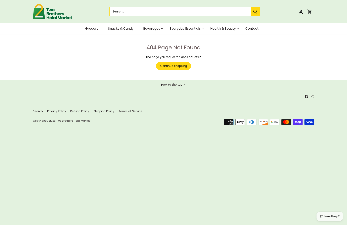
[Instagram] (312, 96)
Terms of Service (130, 111)
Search (38, 111)
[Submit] (255, 11)
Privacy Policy (56, 111)
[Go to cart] (309, 11)
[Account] (300, 11)
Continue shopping (173, 66)
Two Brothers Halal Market (73, 120)
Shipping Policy (104, 111)
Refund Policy (79, 111)
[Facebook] (306, 96)
